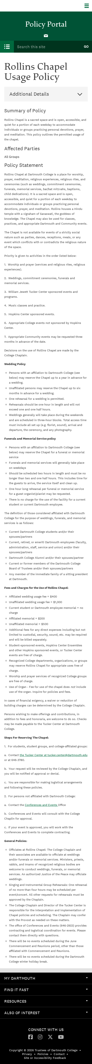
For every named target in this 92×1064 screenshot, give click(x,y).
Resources (15, 1001)
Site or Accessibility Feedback (45, 1058)
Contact (59, 1054)
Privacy (27, 1054)
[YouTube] (61, 1037)
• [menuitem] (80, 1050)
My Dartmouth (19, 978)
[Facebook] (30, 1037)
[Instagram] (40, 1037)
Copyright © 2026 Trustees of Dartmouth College (43, 1050)
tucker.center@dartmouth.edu (67, 755)
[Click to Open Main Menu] (7, 47)
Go (86, 46)
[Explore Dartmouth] (88, 6)
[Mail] (46, 35)
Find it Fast (16, 989)
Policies (42, 1054)
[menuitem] (46, 35)
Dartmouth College (25, 5)
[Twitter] (50, 1037)
